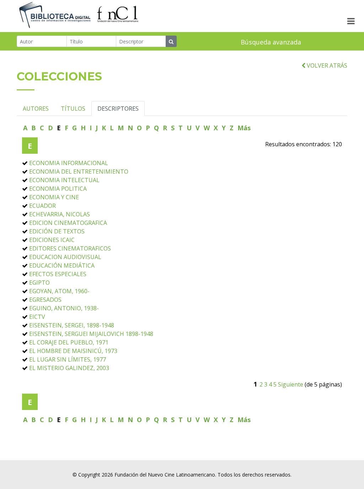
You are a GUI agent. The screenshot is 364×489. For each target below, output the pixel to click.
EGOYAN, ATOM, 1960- (59, 291)
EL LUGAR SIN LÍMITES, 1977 (67, 359)
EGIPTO (39, 282)
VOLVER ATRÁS (326, 65)
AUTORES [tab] (36, 108)
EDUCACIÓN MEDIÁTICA (62, 265)
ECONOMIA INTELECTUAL (64, 180)
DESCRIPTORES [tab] (118, 108)
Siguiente (290, 384)
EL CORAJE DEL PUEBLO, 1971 (68, 342)
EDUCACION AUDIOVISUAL (65, 257)
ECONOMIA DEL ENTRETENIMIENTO (78, 171)
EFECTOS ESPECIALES (57, 274)
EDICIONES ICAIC (52, 240)
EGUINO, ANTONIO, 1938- (64, 308)
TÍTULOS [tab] (73, 108)
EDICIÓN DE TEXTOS (57, 231)
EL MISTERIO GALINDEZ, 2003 (69, 368)
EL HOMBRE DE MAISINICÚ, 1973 (73, 351)
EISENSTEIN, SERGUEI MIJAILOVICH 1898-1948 (91, 334)
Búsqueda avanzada (271, 42)
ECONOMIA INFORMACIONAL (68, 163)
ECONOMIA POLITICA (58, 189)
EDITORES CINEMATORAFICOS (70, 248)
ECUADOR (42, 206)
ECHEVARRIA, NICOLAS (59, 214)
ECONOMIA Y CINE (54, 197)
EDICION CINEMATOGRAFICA (68, 223)
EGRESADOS (45, 300)
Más (244, 127)
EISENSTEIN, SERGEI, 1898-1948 (71, 325)
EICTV (37, 317)
